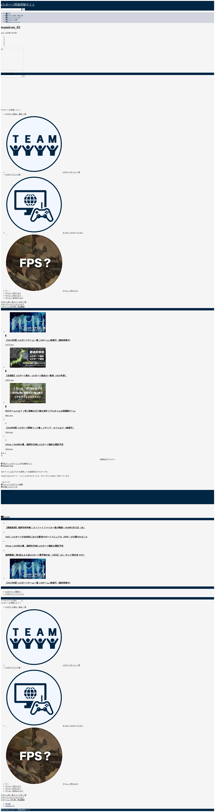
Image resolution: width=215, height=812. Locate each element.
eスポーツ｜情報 (13, 20)
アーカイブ (5, 601)
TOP (9, 13)
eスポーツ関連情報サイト (18, 4)
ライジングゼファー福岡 (13, 484)
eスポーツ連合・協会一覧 (15, 15)
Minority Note (8, 466)
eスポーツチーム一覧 (14, 17)
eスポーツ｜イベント (14, 22)
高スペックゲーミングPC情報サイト (17, 464)
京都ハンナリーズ (10, 487)
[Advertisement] (68, 93)
